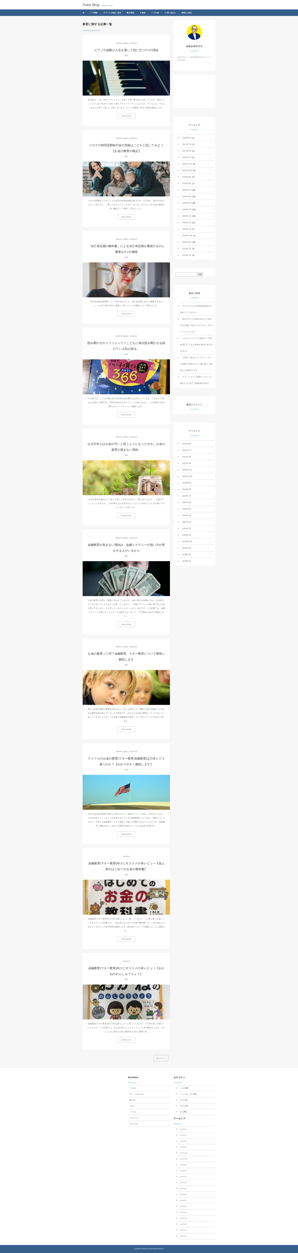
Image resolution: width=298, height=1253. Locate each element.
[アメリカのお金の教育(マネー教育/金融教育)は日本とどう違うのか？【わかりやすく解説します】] (126, 792)
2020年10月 (187, 170)
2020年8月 (186, 183)
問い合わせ (171, 13)
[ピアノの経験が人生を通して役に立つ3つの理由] (126, 78)
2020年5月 (186, 203)
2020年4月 (186, 209)
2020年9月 (186, 177)
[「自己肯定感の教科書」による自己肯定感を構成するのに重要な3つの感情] (126, 279)
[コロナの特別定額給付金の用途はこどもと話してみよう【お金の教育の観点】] (126, 179)
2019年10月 (187, 235)
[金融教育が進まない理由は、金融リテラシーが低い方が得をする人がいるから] (126, 578)
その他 (156, 13)
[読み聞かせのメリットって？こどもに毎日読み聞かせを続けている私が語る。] (126, 376)
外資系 (131, 13)
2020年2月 (186, 222)
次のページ (160, 1058)
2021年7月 (186, 144)
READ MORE (126, 116)
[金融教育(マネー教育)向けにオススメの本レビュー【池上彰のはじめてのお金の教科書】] (126, 897)
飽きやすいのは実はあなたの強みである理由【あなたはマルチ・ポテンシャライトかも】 (196, 325)
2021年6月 (186, 151)
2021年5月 (186, 157)
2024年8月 (186, 138)
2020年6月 (186, 196)
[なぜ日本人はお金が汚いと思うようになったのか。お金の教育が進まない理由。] (126, 477)
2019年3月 (186, 249)
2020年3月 (186, 216)
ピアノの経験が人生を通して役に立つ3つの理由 (126, 50)
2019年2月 (186, 255)
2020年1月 (186, 229)
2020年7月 (186, 190)
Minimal (144, 1249)
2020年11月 (187, 164)
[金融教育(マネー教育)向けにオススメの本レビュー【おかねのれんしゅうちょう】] (126, 1002)
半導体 (95, 13)
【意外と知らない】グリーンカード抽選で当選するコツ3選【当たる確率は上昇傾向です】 (196, 363)
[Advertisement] (194, 93)
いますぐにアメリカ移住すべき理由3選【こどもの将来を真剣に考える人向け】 (196, 344)
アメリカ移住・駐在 (113, 13)
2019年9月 (186, 242)
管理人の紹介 (187, 13)
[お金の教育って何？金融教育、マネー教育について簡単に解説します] (126, 687)
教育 (143, 13)
